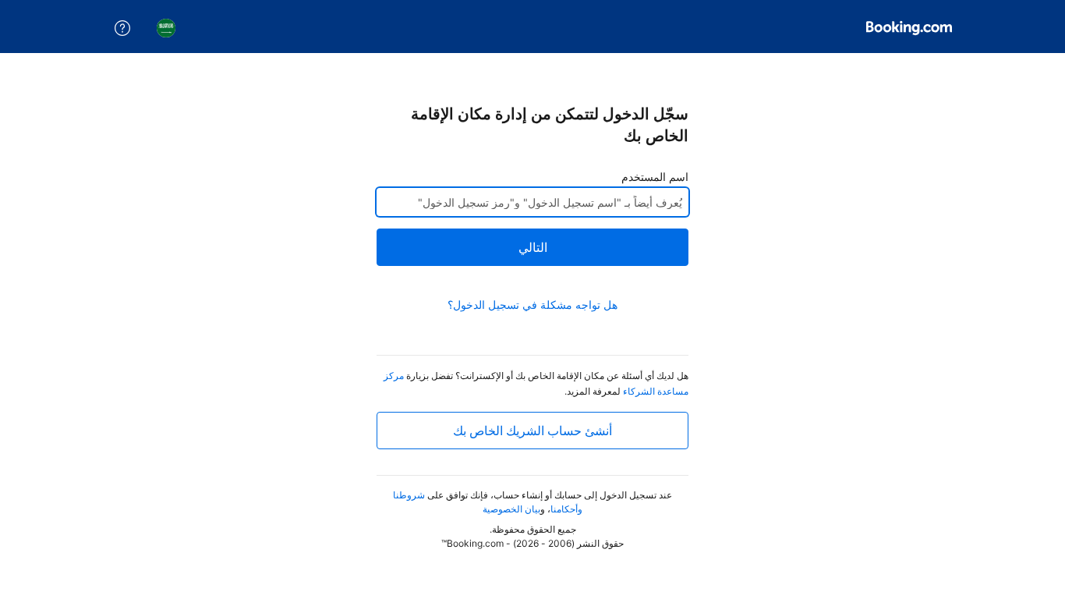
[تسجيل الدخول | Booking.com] (909, 28)
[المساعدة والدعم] (122, 28)
